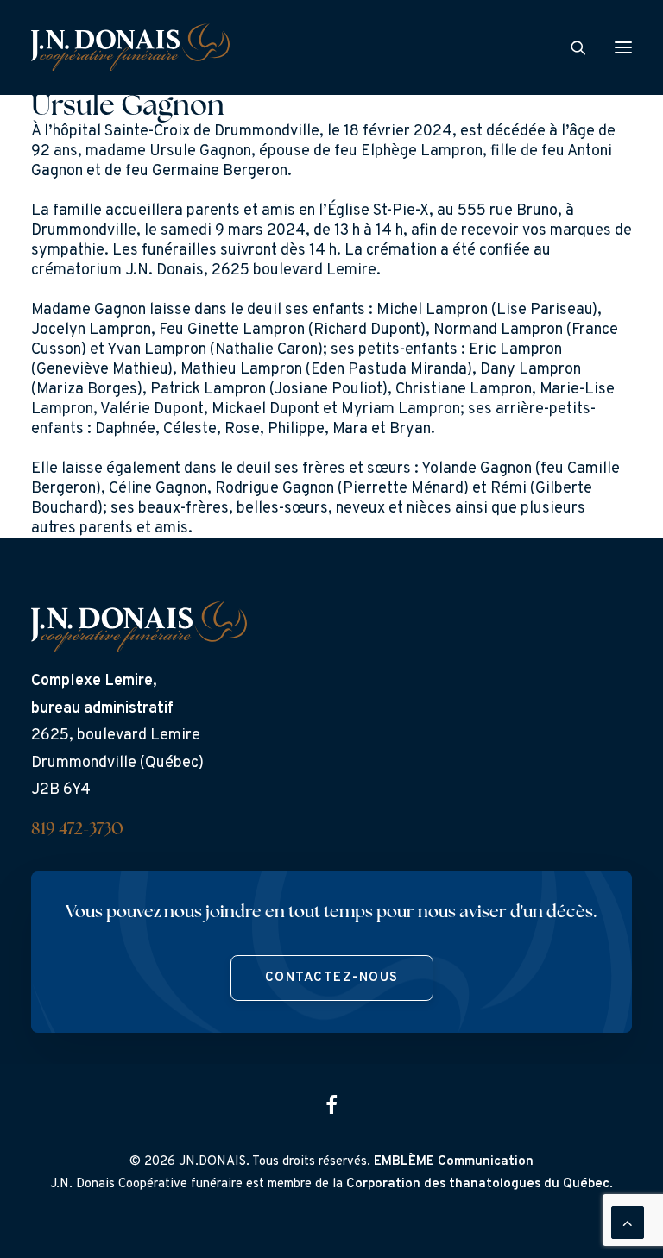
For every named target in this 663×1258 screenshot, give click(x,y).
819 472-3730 (77, 830)
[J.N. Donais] (130, 47)
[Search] (570, 47)
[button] (623, 47)
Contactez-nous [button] (332, 978)
